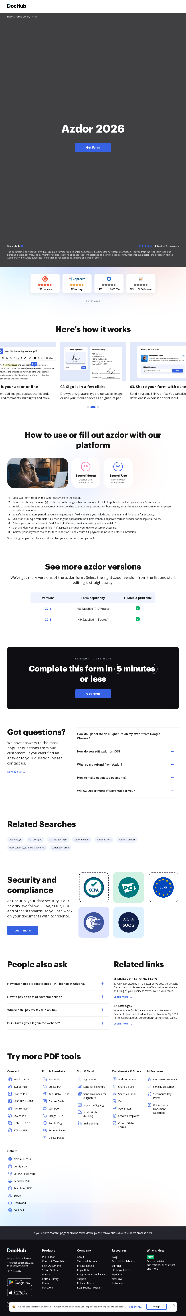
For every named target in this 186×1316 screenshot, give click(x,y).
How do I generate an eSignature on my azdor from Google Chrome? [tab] (118, 736)
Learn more (23, 930)
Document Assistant (165, 1079)
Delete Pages (56, 1137)
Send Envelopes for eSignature (94, 1096)
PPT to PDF (21, 1108)
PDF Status (125, 1108)
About (80, 1257)
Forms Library (50, 1278)
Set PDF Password (25, 1173)
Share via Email (127, 1094)
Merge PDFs (55, 1116)
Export (17, 1195)
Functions (48, 1287)
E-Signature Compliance (91, 1274)
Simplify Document (164, 1086)
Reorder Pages (57, 1130)
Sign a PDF (89, 1079)
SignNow (117, 1274)
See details (13, 246)
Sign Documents (52, 1265)
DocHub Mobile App (124, 1261)
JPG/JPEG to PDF (23, 1101)
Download (20, 1203)
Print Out (19, 1210)
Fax (120, 1101)
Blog (114, 1257)
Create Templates (128, 1116)
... (133, 1306)
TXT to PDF (20, 1086)
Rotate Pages (56, 1123)
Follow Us (16, 1271)
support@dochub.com (19, 1258)
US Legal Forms (121, 1270)
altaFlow (117, 1278)
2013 (48, 620)
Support (81, 1278)
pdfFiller (116, 1265)
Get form (93, 694)
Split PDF (53, 1108)
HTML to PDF (22, 1123)
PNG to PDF (21, 1094)
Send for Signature (94, 1086)
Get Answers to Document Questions (162, 1108)
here (149, 1233)
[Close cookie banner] (174, 1305)
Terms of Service (87, 1261)
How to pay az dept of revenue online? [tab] (34, 997)
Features (47, 1283)
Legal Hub (83, 1270)
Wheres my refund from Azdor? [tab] (99, 764)
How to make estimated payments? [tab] (102, 777)
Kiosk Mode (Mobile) (90, 1114)
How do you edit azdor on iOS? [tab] (98, 751)
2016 (48, 609)
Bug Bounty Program (89, 1287)
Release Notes (85, 1283)
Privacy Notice (85, 1265)
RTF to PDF (20, 1130)
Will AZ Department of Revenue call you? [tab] (106, 791)
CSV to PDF (20, 1116)
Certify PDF (20, 1166)
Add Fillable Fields (58, 1094)
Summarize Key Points (162, 1096)
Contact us (14, 772)
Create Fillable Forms (126, 1125)
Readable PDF (22, 1181)
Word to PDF (21, 1079)
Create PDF (55, 1086)
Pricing (46, 1274)
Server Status (50, 1270)
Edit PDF (53, 1079)
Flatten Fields (56, 1101)
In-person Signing (93, 1105)
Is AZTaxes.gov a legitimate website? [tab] (33, 1023)
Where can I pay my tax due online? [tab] (32, 1010)
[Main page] (16, 6)
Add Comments (127, 1079)
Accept (156, 1306)
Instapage (118, 1283)
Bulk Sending (90, 1123)
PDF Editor (48, 1257)
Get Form (93, 147)
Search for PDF (23, 1188)
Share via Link (126, 1086)
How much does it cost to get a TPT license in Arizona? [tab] (46, 984)
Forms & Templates (54, 1261)
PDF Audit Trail (22, 1159)
